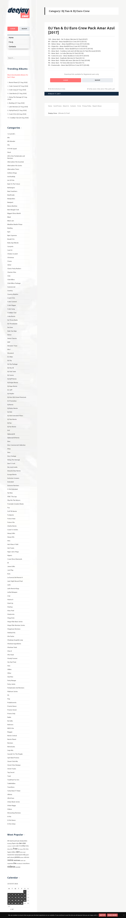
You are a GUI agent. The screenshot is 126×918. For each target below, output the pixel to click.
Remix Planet (11, 739)
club (24, 843)
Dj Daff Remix (12, 379)
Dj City (9, 360)
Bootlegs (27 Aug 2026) (16, 103)
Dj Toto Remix (12, 419)
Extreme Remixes (13, 485)
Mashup (10, 607)
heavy (21, 849)
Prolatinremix (11, 702)
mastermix (10, 854)
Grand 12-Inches (12, 529)
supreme (10, 863)
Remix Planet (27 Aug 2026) (18, 82)
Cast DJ (9, 250)
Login (12, 28)
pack (27, 854)
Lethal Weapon (12, 592)
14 (22, 897)
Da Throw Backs (12, 320)
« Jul (11, 909)
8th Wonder (11, 141)
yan (113, 89)
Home (11, 37)
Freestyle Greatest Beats (15, 504)
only (24, 854)
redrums (26, 857)
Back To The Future (13, 184)
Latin (9, 585)
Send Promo (57, 106)
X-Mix (9, 816)
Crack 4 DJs (11, 298)
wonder (18, 867)
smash (21, 860)
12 (15, 897)
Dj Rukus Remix (12, 408)
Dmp (9, 449)
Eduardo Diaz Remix (14, 471)
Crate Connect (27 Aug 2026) (18, 86)
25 (12, 903)
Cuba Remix (11, 316)
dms (11, 849)
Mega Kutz (10, 618)
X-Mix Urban (11, 824)
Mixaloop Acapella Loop (15, 640)
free (15, 848)
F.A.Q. (11, 42)
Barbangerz (11, 187)
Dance (9, 335)
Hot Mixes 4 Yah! (12, 544)
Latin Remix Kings (13, 588)
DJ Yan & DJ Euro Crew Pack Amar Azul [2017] (81, 30)
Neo (8, 666)
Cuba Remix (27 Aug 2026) (17, 93)
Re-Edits (10, 721)
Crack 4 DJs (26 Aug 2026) (17, 114)
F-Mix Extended (12, 489)
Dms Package (11, 456)
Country (10, 290)
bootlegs (9, 843)
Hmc (8, 540)
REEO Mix (10, 728)
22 (25, 900)
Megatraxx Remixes (13, 629)
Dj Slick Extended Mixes (15, 415)
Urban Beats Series (13, 802)
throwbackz (19, 863)
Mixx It (9, 651)
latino (21, 852)
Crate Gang (11, 309)
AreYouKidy (11, 176)
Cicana (9, 261)
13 (18, 897)
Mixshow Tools (12, 647)
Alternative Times (13, 169)
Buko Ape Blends (13, 243)
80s (8, 137)
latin (18, 852)
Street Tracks (11, 769)
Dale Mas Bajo (12, 331)
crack (13, 846)
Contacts (12, 46)
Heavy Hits (10, 537)
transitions (26, 863)
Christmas (10, 257)
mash (24, 852)
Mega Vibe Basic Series (15, 621)
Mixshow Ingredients (14, 643)
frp (18, 849)
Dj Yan (9, 423)
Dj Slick (9, 412)
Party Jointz (11, 684)
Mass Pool (10, 610)
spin (24, 860)
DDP (8, 342)
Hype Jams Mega (13, 552)
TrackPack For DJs (13, 780)
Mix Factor (10, 636)
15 (25, 897)
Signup (24, 28)
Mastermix (10, 614)
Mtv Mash (10, 654)
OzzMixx (10, 677)
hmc (27, 849)
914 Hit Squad (12, 148)
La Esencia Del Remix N (15, 577)
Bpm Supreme (12, 235)
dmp (8, 849)
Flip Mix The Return (13, 500)
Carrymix (10, 246)
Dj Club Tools (11, 371)
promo (17, 857)
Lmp (8, 596)
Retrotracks (11, 746)
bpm (8, 232)
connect (9, 846)
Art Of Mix (10, 180)
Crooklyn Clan (11, 312)
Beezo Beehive (12, 206)
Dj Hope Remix (12, 386)
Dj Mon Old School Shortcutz (16, 397)
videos (11, 866)
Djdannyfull (11, 434)
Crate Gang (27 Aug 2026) (17, 90)
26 (15, 903)
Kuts (8, 574)
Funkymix (10, 515)
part (8, 857)
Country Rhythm (12, 294)
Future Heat (11, 518)
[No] (124, 915)
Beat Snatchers (12, 191)
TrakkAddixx (11, 783)
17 (9, 900)
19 (15, 900)
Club (8, 276)
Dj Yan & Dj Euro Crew (57, 89)
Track (9, 776)
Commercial (11, 287)
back (11, 841)
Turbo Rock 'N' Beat (13, 791)
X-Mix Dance (11, 820)
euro (102, 89)
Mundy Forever (12, 658)
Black (9, 217)
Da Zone (10, 327)
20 (18, 900)
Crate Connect (12, 301)
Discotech (10, 353)
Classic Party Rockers (14, 268)
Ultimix (9, 794)
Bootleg (10, 228)
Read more (112, 915)
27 (18, 903)
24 (9, 903)
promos (21, 857)
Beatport (10, 202)
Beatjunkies (11, 198)
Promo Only (11, 713)
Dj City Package (12, 364)
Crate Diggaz (11, 305)
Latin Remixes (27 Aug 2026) (18, 106)
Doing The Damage (13, 460)
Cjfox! (9, 265)
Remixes (10, 743)
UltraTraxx (10, 798)
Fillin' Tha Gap (12, 496)
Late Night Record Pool (15, 581)
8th (8, 841)
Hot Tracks (10, 548)
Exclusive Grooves (13, 478)
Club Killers (11, 279)
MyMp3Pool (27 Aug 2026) (18, 110)
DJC (8, 430)
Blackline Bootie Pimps (14, 224)
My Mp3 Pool (11, 662)
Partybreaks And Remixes (15, 688)
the (14, 863)
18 (12, 900)
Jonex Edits (11, 566)
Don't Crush (11, 463)
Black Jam (10, 221)
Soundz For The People (15, 754)
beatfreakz (16, 841)
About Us (66, 106)
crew (98, 89)
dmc (27, 846)
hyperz (9, 852)
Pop (8, 699)
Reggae (9, 732)
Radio (9, 717)
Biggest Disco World (14, 213)
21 (22, 900)
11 (12, 897)
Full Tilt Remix (12, 511)
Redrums (10, 724)
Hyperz (9, 555)
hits (24, 849)
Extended (10, 482)
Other (9, 673)
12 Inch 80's (11, 134)
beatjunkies (23, 841)
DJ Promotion (12, 401)
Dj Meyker (10, 393)
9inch (9, 152)
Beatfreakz (11, 195)
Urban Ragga (11, 805)
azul (94, 89)
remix (10, 860)
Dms (8, 452)
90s (8, 145)
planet (12, 857)
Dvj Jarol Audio (12, 467)
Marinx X (10, 599)
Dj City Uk (10, 368)
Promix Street (12, 710)
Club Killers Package (14, 283)
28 (22, 903)
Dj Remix (10, 404)
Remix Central (12, 735)
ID (8, 563)
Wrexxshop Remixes (14, 813)
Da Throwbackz (12, 323)
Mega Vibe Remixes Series (16, 625)
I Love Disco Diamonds (14, 559)
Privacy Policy (86, 106)
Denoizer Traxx (12, 346)
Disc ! (9, 349)
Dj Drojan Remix (12, 382)
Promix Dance (12, 706)
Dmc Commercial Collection (16, 445)
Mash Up (10, 603)
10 (9, 897)
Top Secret (10, 772)
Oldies (9, 669)
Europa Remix (12, 474)
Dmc (8, 441)
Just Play (10, 570)
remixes (17, 860)
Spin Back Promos (13, 757)
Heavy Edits (11, 533)
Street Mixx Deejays (14, 765)
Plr (8, 695)
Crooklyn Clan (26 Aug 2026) (19, 118)
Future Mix (11, 522)
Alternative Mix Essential (15, 162)
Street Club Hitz (12, 761)
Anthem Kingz (12, 173)
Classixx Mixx (11, 272)
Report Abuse (97, 106)
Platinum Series (12, 691)
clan (20, 843)
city (17, 843)
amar (90, 89)
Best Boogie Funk (13, 209)
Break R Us (10, 239)
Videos (9, 809)
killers (14, 852)
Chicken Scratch (12, 254)
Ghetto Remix (12, 526)
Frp (8, 507)
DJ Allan (10, 357)
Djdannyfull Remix (13, 437)
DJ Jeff (9, 390)
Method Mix (11, 632)
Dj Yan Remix (11, 426)
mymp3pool (18, 854)
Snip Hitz (10, 750)
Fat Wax (10, 493)
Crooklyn (22, 846)
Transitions (10, 787)
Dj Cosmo (10, 375)
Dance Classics (12, 338)
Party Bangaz (11, 680)
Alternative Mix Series (14, 165)
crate (17, 846)
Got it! (102, 915)
